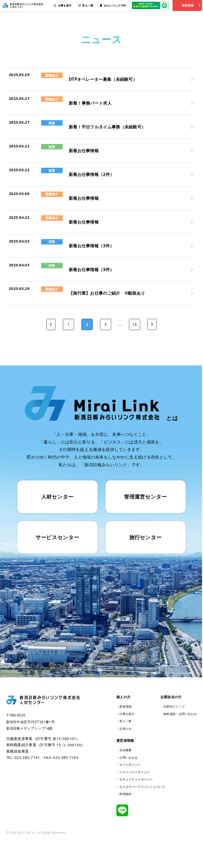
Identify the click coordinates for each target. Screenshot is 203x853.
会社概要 (125, 750)
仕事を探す (127, 714)
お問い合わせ (128, 757)
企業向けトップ (174, 706)
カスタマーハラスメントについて (142, 787)
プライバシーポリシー (134, 772)
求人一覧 (125, 721)
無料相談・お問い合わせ (180, 714)
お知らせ (125, 728)
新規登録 (188, 5)
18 (134, 324)
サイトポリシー (130, 765)
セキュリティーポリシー (136, 779)
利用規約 (125, 794)
